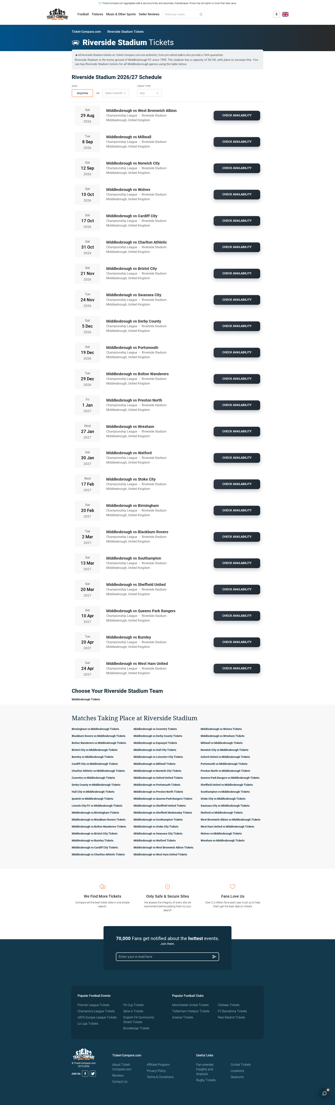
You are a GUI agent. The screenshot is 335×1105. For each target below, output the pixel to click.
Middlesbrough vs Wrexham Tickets (222, 736)
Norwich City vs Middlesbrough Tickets (224, 749)
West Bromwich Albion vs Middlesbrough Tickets (230, 819)
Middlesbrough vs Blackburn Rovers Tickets (98, 819)
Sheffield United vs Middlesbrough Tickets (227, 784)
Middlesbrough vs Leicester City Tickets (158, 756)
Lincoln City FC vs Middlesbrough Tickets (97, 805)
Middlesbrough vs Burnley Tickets (92, 840)
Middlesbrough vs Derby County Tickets (158, 736)
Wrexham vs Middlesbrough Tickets (222, 840)
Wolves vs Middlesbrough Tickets (221, 833)
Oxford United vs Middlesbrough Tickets (225, 756)
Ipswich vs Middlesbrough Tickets (92, 798)
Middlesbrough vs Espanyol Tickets (155, 742)
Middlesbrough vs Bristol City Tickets (94, 833)
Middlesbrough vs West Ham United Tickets (160, 854)
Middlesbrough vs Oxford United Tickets (158, 777)
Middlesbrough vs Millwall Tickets (154, 763)
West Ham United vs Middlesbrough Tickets (227, 826)
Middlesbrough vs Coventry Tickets (155, 729)
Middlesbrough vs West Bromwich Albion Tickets (163, 847)
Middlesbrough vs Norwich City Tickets (157, 770)
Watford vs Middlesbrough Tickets (222, 812)
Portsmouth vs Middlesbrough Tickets (224, 763)
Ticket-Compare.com (86, 31)
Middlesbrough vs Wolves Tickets (221, 729)
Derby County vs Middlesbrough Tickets (96, 784)
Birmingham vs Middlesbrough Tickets (95, 729)
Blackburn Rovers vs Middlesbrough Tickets (98, 736)
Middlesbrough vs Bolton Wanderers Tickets (99, 826)
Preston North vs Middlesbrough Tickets (225, 770)
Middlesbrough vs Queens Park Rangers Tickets (163, 798)
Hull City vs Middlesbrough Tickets (93, 791)
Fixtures (97, 14)
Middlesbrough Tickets (86, 699)
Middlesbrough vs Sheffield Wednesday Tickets (163, 812)
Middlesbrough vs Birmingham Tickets (95, 812)
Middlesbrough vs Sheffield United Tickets (160, 805)
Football (83, 14)
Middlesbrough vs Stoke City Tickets (156, 826)
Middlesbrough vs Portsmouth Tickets (157, 784)
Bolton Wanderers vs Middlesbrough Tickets (99, 742)
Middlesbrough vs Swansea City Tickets (158, 833)
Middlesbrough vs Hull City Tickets (155, 749)
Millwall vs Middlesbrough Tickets (222, 742)
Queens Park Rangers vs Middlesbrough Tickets (230, 777)
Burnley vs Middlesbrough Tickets (92, 756)
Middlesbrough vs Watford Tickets (155, 840)
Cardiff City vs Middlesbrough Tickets (95, 763)
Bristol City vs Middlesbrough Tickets (94, 749)
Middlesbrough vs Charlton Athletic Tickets (98, 854)
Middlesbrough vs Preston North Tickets (158, 791)
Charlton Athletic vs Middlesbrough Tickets (98, 770)
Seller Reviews (149, 14)
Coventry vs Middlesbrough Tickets (93, 777)
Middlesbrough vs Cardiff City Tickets (95, 847)
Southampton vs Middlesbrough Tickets (225, 791)
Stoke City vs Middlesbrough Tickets (223, 798)
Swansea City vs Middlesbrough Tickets (225, 805)
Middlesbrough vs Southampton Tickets (158, 819)
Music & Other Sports (121, 14)
